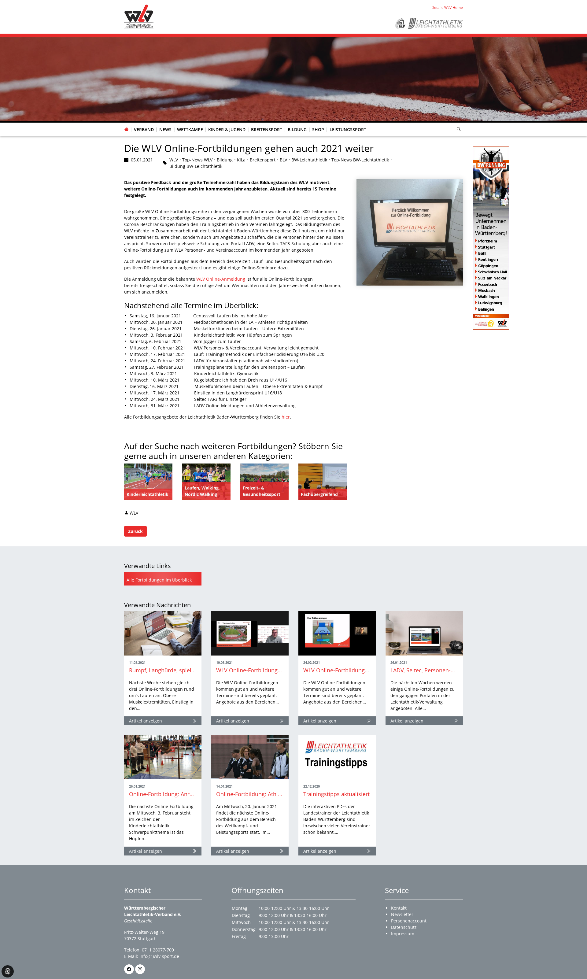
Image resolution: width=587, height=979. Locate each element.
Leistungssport (348, 129)
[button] (144, 123)
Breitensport (266, 129)
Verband (144, 129)
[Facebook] (129, 969)
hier (286, 417)
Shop (318, 129)
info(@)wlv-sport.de (159, 956)
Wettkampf (190, 129)
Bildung (297, 129)
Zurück (135, 531)
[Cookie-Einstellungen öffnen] (8, 971)
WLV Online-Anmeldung (220, 279)
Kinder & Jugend (227, 129)
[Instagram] (140, 969)
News (165, 129)
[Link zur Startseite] (138, 16)
